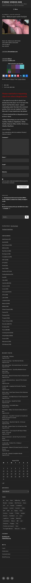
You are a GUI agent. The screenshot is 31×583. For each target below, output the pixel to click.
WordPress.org (6, 557)
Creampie (5, 508)
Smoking (4, 327)
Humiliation (12, 515)
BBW (3, 248)
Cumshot (17, 508)
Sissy (17, 526)
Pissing (4, 315)
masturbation (6, 521)
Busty (24, 503)
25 (7, 476)
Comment (5, 137)
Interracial (4, 291)
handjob (23, 513)
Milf (3, 306)
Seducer (17, 14)
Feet (3, 268)
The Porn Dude (14, 226)
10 (3, 471)
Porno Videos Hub (12, 2)
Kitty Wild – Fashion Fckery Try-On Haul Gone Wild (14, 426)
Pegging (12, 523)
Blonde (23, 500)
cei (7, 505)
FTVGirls (17, 513)
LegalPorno (6, 518)
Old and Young (5, 309)
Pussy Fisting (5, 321)
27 (15, 476)
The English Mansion (8, 528)
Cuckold (11, 508)
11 (7, 471)
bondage (11, 503)
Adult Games (5, 239)
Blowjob (5, 503)
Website (4, 172)
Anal (3, 242)
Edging (16, 510)
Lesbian (4, 300)
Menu (16, 9)
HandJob (4, 283)
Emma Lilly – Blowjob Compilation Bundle (12, 453)
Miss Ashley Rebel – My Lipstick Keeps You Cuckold (15, 365)
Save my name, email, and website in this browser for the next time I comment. (15, 181)
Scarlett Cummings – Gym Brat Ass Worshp (12, 360)
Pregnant (4, 318)
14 (19, 471)
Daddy (23, 508)
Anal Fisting (5, 245)
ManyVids (18, 518)
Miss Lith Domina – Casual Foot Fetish (11, 401)
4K (3, 500)
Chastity (12, 505)
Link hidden (10, 51)
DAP (3, 259)
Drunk (3, 265)
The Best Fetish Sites (7, 229)
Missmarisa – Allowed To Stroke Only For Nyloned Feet (15, 375)
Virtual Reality (5, 335)
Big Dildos (4, 251)
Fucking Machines (6, 274)
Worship (23, 528)
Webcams (4, 341)
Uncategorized (6, 332)
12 (11, 471)
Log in (3, 548)
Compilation (5, 256)
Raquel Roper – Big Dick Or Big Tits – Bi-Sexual (13, 422)
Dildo (8, 510)
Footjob (20, 79)
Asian (11, 500)
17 (3, 473)
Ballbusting (17, 500)
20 (15, 473)
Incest (3, 289)
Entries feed (5, 551)
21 (19, 473)
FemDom (4, 271)
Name (4, 157)
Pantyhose (5, 523)
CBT (4, 505)
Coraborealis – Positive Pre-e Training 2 (11, 443)
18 (7, 473)
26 (11, 476)
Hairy (3, 280)
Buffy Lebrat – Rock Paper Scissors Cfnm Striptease (15, 392)
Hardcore (4, 286)
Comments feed (6, 554)
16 (27, 471)
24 (3, 476)
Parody (4, 312)
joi (17, 515)
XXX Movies (5, 344)
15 (23, 471)
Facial (21, 510)
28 (19, 476)
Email (4, 164)
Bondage (4, 254)
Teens (3, 329)
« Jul (3, 483)
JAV (3, 294)
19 (11, 473)
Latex (3, 297)
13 (15, 471)
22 (23, 473)
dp (11, 510)
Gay (3, 277)
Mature (12, 79)
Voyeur (4, 338)
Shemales (4, 324)
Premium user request (8, 526)
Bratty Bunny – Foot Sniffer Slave (10, 405)
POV (17, 523)
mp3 (21, 521)
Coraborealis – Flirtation (8, 356)
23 (27, 473)
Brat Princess (18, 503)
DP (3, 262)
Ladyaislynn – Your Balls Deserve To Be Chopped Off (15, 396)
